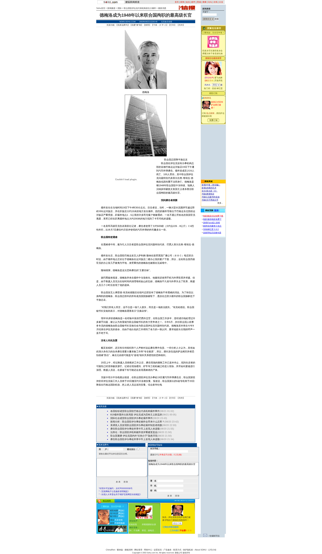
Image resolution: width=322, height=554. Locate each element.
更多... (220, 203)
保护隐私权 (188, 550)
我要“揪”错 (136, 25)
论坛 (210, 2)
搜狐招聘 (129, 550)
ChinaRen (110, 550)
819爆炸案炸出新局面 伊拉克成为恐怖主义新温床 (136, 414)
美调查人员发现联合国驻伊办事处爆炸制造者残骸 (136, 425)
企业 (221, 2)
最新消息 (162, 8)
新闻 (182, 2)
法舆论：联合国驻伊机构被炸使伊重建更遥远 (133, 432)
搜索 (204, 2)
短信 (188, 2)
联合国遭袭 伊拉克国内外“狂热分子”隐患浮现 (133, 435)
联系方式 (177, 550)
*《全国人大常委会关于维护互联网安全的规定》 (120, 494)
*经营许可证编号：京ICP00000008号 (115, 488)
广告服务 (168, 550)
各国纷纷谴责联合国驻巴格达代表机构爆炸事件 (135, 411)
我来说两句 (123, 25)
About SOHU (200, 550)
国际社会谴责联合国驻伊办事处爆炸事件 (131, 418)
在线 (215, 2)
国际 (120, 8)
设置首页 (158, 550)
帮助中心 (148, 550)
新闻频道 (111, 8)
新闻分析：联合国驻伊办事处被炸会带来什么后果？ (137, 421)
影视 (204, 185)
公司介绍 (212, 550)
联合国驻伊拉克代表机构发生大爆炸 (140, 8)
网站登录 (138, 550)
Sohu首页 (100, 8)
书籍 (204, 194)
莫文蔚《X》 (212, 191)
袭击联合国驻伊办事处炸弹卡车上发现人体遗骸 (135, 428)
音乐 (204, 191)
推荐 (147, 25)
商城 (199, 2)
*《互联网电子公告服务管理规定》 (114, 491)
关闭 (181, 25)
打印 (172, 25)
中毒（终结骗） (213, 185)
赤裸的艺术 (211, 188)
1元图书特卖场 (213, 197)
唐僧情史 (210, 194)
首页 (177, 2)
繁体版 (120, 550)
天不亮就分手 (212, 200)
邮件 (193, 2)
